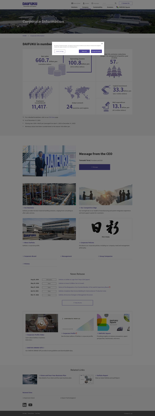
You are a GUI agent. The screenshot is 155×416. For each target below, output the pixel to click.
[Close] (102, 43)
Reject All (84, 51)
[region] (78, 48)
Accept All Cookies (96, 51)
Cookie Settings (60, 51)
